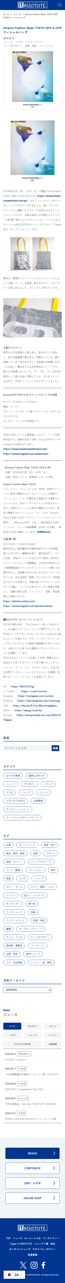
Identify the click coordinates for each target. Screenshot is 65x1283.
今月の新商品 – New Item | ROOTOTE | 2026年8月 (30, 1104)
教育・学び (49, 845)
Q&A (52, 1243)
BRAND (32, 1153)
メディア (48, 784)
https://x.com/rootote (34, 691)
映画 (8, 878)
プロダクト (29, 784)
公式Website (43, 532)
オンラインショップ (19, 1249)
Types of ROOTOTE (21, 1243)
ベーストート (38, 945)
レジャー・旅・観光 (41, 962)
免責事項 (32, 1254)
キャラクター (13, 903)
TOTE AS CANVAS (15, 800)
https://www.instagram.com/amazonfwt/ (26, 453)
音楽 (35, 853)
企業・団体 (12, 954)
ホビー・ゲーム (14, 886)
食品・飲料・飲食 (15, 853)
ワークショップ (14, 912)
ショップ (26, 792)
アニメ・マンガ (14, 937)
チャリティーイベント (17, 809)
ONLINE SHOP (33, 1198)
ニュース (17, 14)
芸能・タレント (14, 861)
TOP (8, 1238)
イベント (43, 792)
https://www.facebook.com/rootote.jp (39, 700)
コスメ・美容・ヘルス (42, 886)
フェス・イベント (15, 920)
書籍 (8, 928)
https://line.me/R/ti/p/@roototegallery (35, 705)
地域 (33, 912)
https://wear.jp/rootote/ (28, 710)
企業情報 (38, 800)
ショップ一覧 (41, 1243)
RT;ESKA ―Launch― (16, 1059)
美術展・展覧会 (14, 945)
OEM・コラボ (32, 1183)
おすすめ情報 (13, 775)
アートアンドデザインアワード (22, 817)
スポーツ (50, 853)
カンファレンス (27, 845)
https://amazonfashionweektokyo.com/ (25, 449)
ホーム (6, 14)
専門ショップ (33, 954)
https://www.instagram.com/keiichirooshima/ (28, 606)
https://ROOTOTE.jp (22, 686)
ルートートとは (32, 1238)
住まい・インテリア (34, 895)
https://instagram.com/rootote (35, 696)
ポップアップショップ (30, 928)
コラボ (9, 792)
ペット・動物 (13, 870)
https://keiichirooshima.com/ (19, 601)
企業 (8, 845)
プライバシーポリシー (44, 1249)
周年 (53, 870)
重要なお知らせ (36, 775)
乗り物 (31, 903)
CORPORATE (32, 1168)
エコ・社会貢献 (14, 962)
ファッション (35, 870)
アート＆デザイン (40, 937)
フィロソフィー (51, 1238)
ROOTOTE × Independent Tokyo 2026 (24, 1089)
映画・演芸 (39, 920)
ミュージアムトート (41, 861)
